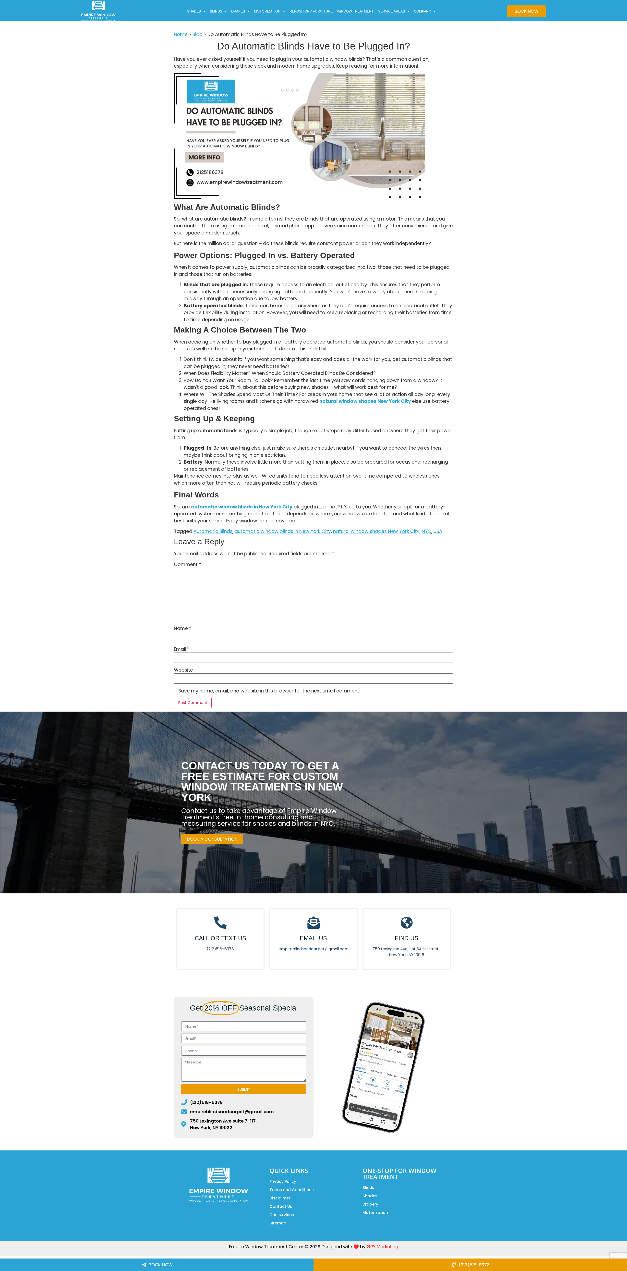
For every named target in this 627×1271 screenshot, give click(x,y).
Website (183, 670)
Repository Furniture (311, 11)
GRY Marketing (382, 1247)
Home (181, 34)
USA (438, 531)
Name (182, 628)
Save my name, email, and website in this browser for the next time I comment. (269, 691)
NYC (426, 531)
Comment (187, 564)
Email (181, 649)
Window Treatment (355, 11)
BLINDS (216, 11)
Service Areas (391, 11)
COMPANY (422, 11)
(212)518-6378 (220, 949)
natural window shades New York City (376, 531)
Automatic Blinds (212, 531)
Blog (198, 34)
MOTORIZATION (267, 11)
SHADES (194, 11)
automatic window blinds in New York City (283, 531)
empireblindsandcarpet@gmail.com (313, 949)
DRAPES (238, 11)
